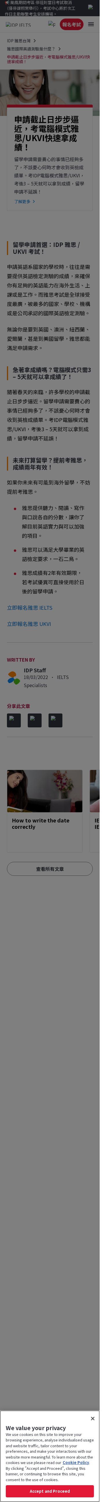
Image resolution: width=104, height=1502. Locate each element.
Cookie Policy (76, 1462)
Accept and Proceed (50, 1491)
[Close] (92, 1418)
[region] (50, 1456)
